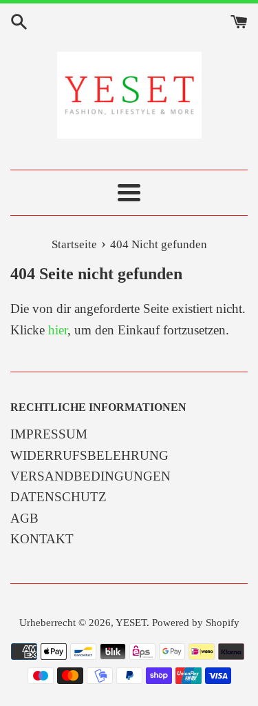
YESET (131, 622)
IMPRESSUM (48, 434)
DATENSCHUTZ (58, 497)
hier (57, 330)
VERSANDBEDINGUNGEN (90, 476)
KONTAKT (42, 539)
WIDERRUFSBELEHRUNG (89, 455)
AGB (24, 518)
